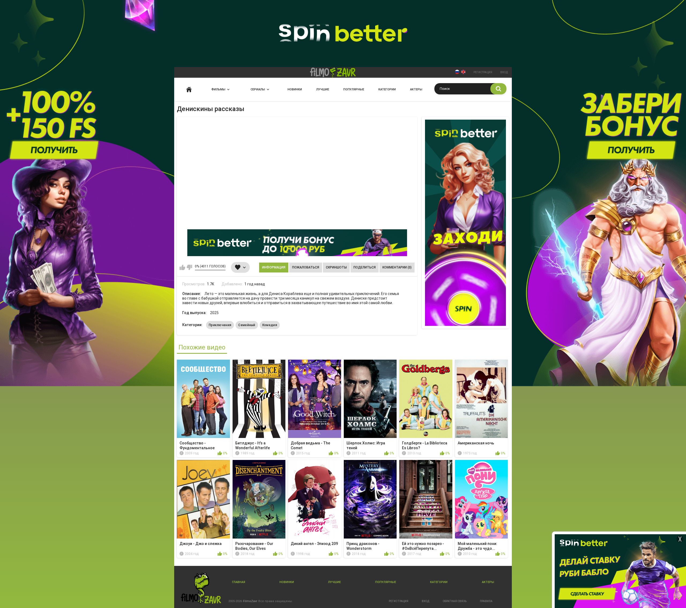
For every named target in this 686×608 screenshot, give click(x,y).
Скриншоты (336, 267)
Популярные (353, 89)
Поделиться (364, 267)
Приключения (220, 325)
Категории (387, 89)
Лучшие (322, 89)
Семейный (246, 325)
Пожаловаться (305, 267)
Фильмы (218, 89)
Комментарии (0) (397, 267)
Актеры (416, 89)
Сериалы (258, 89)
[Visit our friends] (465, 223)
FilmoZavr (250, 601)
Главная (189, 89)
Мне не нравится (189, 267)
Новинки (295, 89)
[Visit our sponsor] (297, 242)
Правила (486, 601)
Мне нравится (182, 267)
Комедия (269, 325)
